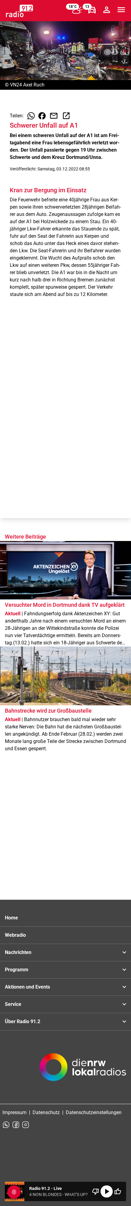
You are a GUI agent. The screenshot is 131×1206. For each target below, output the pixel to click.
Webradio (15, 935)
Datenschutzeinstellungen (94, 1112)
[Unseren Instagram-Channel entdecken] (25, 1124)
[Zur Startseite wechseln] (19, 10)
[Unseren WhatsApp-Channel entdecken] (6, 1124)
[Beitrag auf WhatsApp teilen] (31, 115)
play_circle (106, 1191)
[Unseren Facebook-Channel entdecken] (15, 1124)
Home (11, 918)
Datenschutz (46, 1112)
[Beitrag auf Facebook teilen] (42, 115)
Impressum (14, 1112)
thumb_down (95, 1191)
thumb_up (117, 1191)
